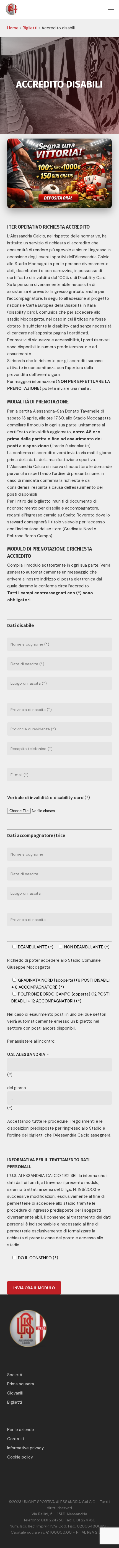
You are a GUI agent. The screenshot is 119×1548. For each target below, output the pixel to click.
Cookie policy (20, 1457)
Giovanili (15, 1393)
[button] (111, 9)
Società (14, 1375)
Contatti (15, 1439)
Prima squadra (20, 1384)
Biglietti (30, 28)
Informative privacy (25, 1448)
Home (13, 28)
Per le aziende (20, 1429)
